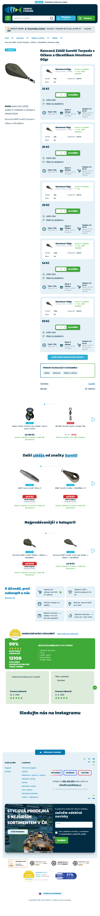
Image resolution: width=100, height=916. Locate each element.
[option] (29, 424)
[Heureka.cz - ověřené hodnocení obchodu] (15, 635)
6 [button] (53, 466)
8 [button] (58, 466)
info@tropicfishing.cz (70, 784)
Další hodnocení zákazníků (67, 633)
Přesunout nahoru (52, 752)
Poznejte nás (10, 598)
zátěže (39, 455)
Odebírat (61, 840)
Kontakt (8, 771)
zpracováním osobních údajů (73, 833)
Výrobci (25, 771)
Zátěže (54, 38)
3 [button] (49, 404)
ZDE (9, 30)
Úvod (7, 38)
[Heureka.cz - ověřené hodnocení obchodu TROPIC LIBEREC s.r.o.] (37, 876)
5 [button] (54, 404)
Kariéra (24, 782)
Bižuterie (20, 38)
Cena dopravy (27, 790)
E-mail (58, 823)
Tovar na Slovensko (52, 893)
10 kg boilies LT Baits (36, 28)
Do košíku (73, 94)
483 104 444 (69, 781)
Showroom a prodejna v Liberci (51, 2)
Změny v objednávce (30, 797)
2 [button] (47, 404)
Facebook (70, 772)
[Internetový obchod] (19, 10)
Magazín (8, 768)
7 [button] (55, 466)
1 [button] (44, 404)
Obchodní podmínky (30, 793)
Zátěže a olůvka (38, 38)
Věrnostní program (29, 768)
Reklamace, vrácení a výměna (33, 775)
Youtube (85, 772)
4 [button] (51, 404)
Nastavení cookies (29, 786)
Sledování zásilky (28, 779)
